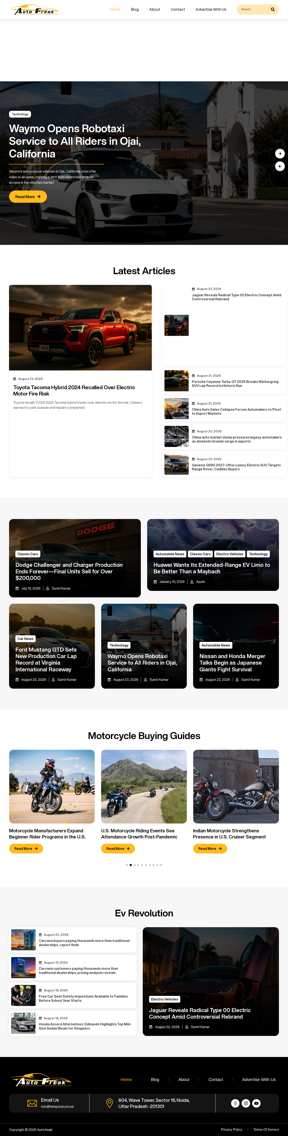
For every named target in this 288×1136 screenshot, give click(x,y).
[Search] (274, 9)
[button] (280, 166)
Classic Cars (27, 554)
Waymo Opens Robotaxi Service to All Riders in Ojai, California (142, 662)
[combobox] (253, 9)
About (154, 9)
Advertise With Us (211, 9)
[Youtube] (256, 1103)
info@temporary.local (57, 1106)
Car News (25, 638)
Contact (178, 9)
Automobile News (170, 554)
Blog (135, 9)
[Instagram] (246, 1103)
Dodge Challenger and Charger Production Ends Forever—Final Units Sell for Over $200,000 (68, 571)
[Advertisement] (126, 50)
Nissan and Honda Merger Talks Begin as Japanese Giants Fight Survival (232, 662)
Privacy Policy (231, 1129)
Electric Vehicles (229, 554)
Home (115, 9)
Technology (20, 114)
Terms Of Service (266, 1129)
